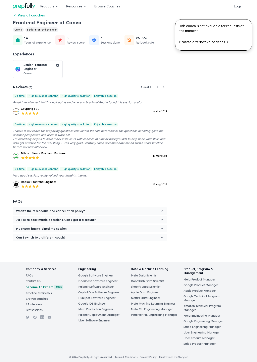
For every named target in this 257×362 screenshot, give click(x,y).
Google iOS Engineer (92, 303)
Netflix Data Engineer (145, 298)
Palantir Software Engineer (96, 287)
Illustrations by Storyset (173, 357)
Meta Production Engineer (95, 309)
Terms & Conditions (126, 357)
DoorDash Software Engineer (97, 281)
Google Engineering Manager (203, 321)
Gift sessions (34, 310)
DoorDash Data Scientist (147, 281)
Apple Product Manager (200, 291)
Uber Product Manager (199, 338)
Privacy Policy (148, 357)
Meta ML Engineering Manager (152, 309)
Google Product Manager (201, 285)
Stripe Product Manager (200, 344)
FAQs (29, 275)
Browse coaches (37, 299)
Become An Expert (44, 287)
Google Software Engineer (95, 275)
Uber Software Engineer (94, 320)
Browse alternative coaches (202, 42)
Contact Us (33, 281)
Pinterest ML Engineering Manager (154, 315)
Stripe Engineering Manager (202, 327)
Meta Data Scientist (144, 275)
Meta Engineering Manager (202, 315)
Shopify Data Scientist (145, 287)
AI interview (34, 304)
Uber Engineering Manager (201, 332)
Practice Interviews (39, 293)
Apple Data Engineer (145, 292)
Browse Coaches (107, 6)
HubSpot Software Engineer (96, 298)
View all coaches (31, 15)
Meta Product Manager (199, 279)
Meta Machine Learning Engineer (153, 303)
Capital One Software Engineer (98, 292)
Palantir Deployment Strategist (98, 315)
